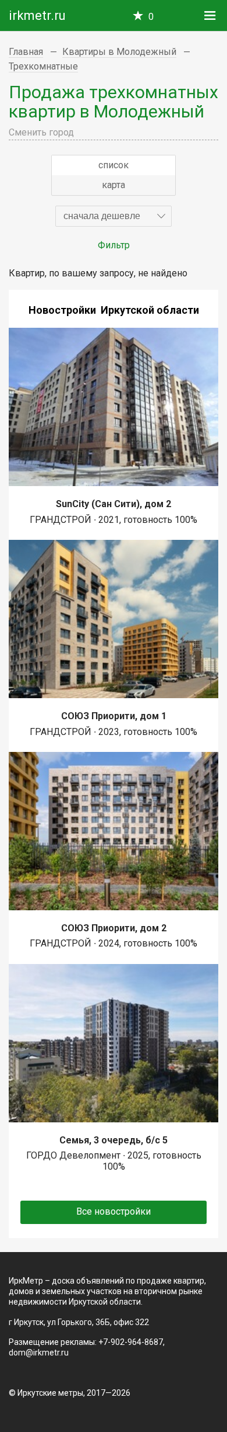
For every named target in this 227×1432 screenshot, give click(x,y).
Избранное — (151, 17)
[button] (113, 216)
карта (113, 184)
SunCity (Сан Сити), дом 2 (113, 503)
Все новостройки (113, 1211)
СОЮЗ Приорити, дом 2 (113, 928)
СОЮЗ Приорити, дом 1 (113, 716)
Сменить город (41, 132)
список (113, 165)
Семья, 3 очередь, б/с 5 (113, 1140)
